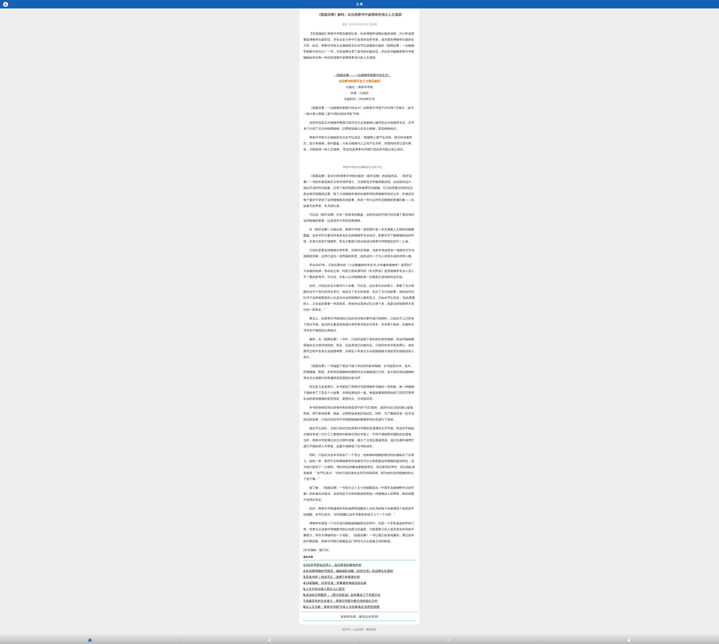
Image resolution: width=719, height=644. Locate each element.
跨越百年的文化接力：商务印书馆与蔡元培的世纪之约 (340, 600)
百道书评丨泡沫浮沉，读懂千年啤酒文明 (331, 577)
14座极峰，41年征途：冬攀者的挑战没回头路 (334, 583)
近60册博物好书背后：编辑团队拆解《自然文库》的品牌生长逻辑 (348, 571)
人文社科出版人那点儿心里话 (324, 589)
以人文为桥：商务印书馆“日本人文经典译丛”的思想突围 (341, 606)
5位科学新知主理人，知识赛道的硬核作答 (332, 565)
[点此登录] (371, 616)
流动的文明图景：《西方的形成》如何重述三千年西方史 (342, 594)
